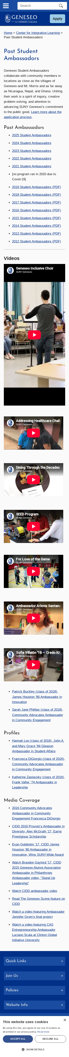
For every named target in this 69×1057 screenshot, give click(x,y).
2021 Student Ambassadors (31, 166)
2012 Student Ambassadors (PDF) (36, 241)
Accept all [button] (18, 1039)
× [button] (64, 1020)
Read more (43, 1032)
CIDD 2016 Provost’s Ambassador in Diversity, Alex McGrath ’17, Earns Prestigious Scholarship (38, 831)
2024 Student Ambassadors (31, 143)
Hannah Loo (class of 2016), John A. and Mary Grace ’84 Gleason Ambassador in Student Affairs (38, 746)
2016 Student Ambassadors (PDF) (36, 210)
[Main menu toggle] (6, 6)
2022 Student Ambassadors (31, 158)
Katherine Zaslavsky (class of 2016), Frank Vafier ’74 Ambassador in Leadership (38, 782)
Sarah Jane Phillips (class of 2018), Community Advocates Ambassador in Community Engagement (37, 715)
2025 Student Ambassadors (31, 135)
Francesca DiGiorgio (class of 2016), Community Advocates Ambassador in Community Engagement (38, 764)
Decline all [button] (50, 1039)
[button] (57, 18)
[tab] (34, 961)
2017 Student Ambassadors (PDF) (36, 202)
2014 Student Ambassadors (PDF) (36, 226)
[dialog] (34, 1036)
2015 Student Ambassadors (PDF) (36, 218)
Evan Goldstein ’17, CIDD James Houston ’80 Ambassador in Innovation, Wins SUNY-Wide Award (38, 850)
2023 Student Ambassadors (31, 151)
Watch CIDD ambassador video (34, 891)
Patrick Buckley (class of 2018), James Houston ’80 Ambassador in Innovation (37, 697)
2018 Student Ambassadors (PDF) (36, 194)
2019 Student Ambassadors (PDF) (36, 187)
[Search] (61, 6)
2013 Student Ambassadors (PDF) (36, 233)
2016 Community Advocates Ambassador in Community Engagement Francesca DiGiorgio (36, 813)
